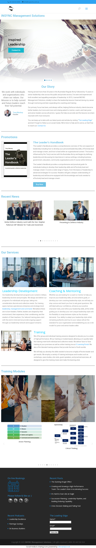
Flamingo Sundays (16, 524)
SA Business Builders (17, 528)
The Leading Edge (85, 120)
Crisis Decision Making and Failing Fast (66, 506)
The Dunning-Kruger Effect (61, 482)
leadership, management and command (17, 309)
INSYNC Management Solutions (38, 542)
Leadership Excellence (17, 519)
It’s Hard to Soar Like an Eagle (62, 494)
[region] (48, 51)
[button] (44, 80)
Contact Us (42, 126)
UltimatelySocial (64, 547)
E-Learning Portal (82, 344)
